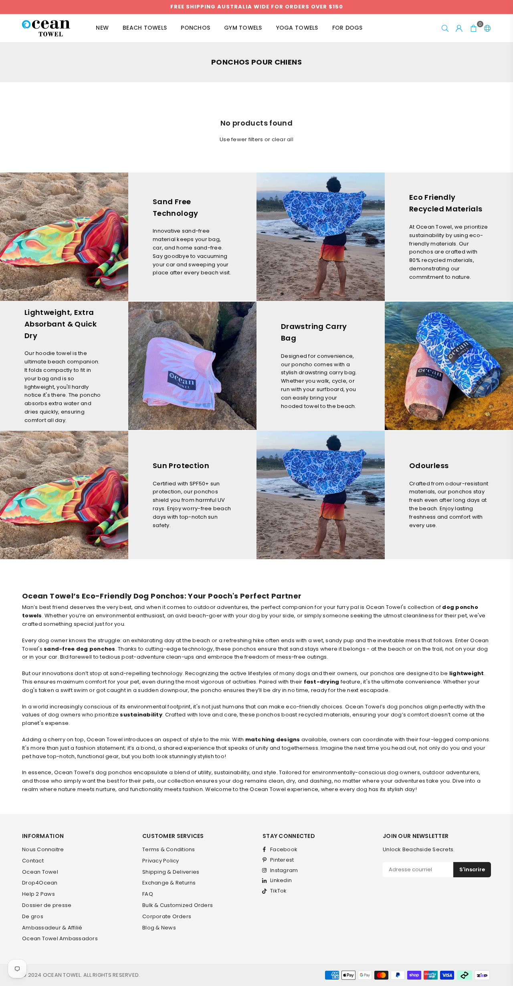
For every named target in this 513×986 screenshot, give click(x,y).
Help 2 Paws (38, 894)
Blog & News (159, 927)
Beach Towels (145, 28)
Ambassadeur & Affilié (52, 927)
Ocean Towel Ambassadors (60, 938)
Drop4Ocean (40, 883)
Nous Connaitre (43, 849)
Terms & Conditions (168, 849)
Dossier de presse (46, 905)
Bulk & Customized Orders (177, 905)
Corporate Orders (166, 916)
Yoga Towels (297, 28)
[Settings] (486, 28)
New (102, 28)
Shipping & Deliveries (170, 872)
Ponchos (195, 28)
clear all (282, 139)
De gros (32, 916)
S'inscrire (472, 869)
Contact (33, 860)
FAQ (147, 894)
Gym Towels (243, 28)
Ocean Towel (40, 872)
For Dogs (347, 28)
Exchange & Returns (169, 883)
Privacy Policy (160, 860)
